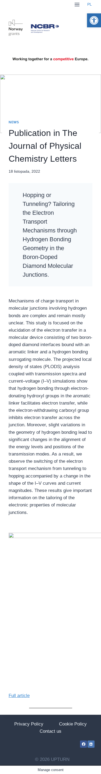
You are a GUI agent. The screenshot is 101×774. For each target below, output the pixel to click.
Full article (19, 695)
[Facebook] (83, 743)
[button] (94, 20)
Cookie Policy (73, 724)
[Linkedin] (91, 743)
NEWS (14, 122)
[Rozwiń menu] (77, 4)
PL (89, 4)
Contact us (50, 731)
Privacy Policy (28, 724)
